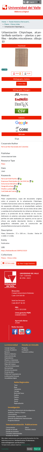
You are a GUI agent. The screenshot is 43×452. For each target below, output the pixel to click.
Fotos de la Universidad (12, 362)
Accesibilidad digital (11, 378)
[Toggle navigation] (38, 2)
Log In (32, 2)
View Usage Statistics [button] (27, 263)
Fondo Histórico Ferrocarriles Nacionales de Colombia (19, 22)
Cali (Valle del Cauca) (8, 191)
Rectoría (7, 352)
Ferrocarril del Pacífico (9, 179)
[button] (27, 2)
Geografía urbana (7, 186)
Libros (27, 427)
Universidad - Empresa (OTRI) (17, 416)
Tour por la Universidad (12, 366)
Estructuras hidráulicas (9, 184)
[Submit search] (24, 2)
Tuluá (15, 385)
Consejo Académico (11, 350)
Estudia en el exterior (12, 431)
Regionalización (18, 403)
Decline (29, 449)
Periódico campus (30, 429)
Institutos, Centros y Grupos (16, 412)
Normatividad (9, 368)
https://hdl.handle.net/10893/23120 (14, 250)
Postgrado (25, 350)
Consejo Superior (10, 348)
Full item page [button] (9, 263)
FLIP (28, 73)
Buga (15, 387)
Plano (3, 164)
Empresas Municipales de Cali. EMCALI (15, 181)
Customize (4, 449)
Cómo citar (22, 84)
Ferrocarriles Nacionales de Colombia (14, 147)
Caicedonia (17, 389)
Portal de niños (9, 372)
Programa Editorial (13, 420)
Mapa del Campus (10, 364)
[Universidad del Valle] (10, 279)
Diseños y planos (7, 189)
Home (4, 22)
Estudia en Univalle (11, 429)
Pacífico (16, 395)
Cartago (16, 391)
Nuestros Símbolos (10, 354)
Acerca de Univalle (10, 356)
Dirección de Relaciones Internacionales (20, 418)
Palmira (16, 397)
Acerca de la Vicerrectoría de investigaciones (21, 410)
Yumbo (16, 399)
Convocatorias (12, 414)
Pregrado (25, 348)
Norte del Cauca (19, 393)
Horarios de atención (11, 370)
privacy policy (25, 445)
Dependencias (9, 358)
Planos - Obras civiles (12, 24)
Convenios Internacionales (14, 433)
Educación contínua (28, 352)
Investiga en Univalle (12, 435)
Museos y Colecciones (11, 360)
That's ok (37, 449)
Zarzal (16, 401)
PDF (17, 73)
